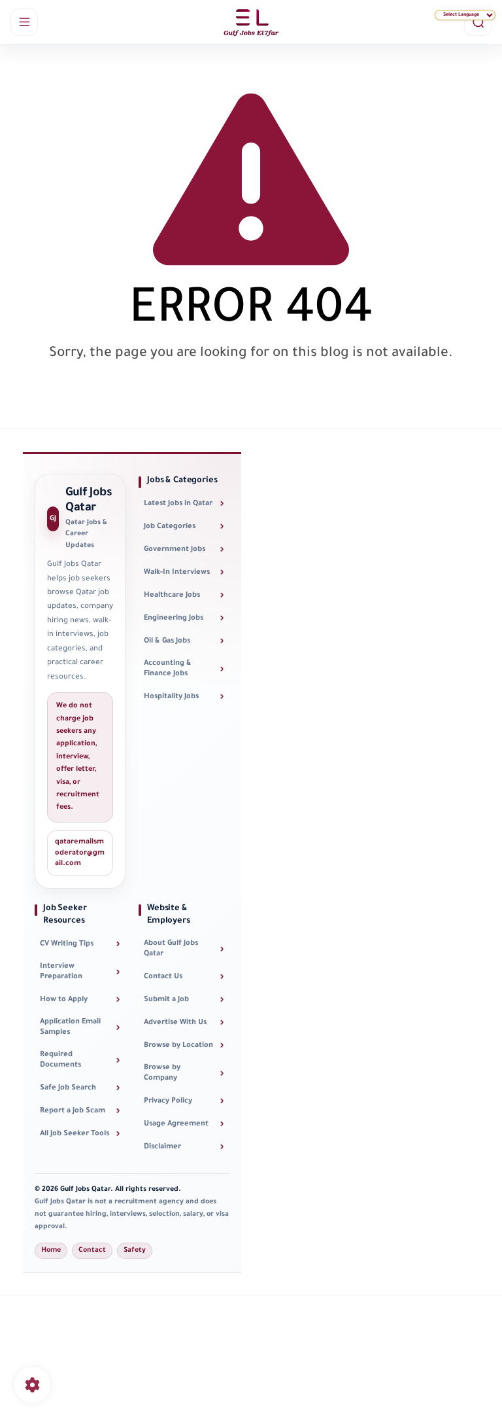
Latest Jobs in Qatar (184, 504)
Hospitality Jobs (184, 697)
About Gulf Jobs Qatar (184, 949)
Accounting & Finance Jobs (184, 669)
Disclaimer (184, 1147)
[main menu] (24, 22)
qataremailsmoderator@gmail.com (80, 853)
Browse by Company (184, 1074)
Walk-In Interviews (184, 573)
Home (51, 1250)
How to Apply (80, 1000)
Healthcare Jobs (184, 596)
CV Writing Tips (80, 944)
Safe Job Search (80, 1088)
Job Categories (184, 527)
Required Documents (80, 1061)
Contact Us (184, 977)
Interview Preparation (80, 972)
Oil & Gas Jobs (184, 641)
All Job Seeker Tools (80, 1134)
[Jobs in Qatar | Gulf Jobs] (250, 22)
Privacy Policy (184, 1101)
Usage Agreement (184, 1124)
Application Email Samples (80, 1028)
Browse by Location (184, 1046)
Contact (92, 1250)
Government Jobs (184, 550)
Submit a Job (184, 1000)
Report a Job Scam (80, 1111)
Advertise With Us (184, 1023)
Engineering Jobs (184, 619)
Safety (135, 1250)
